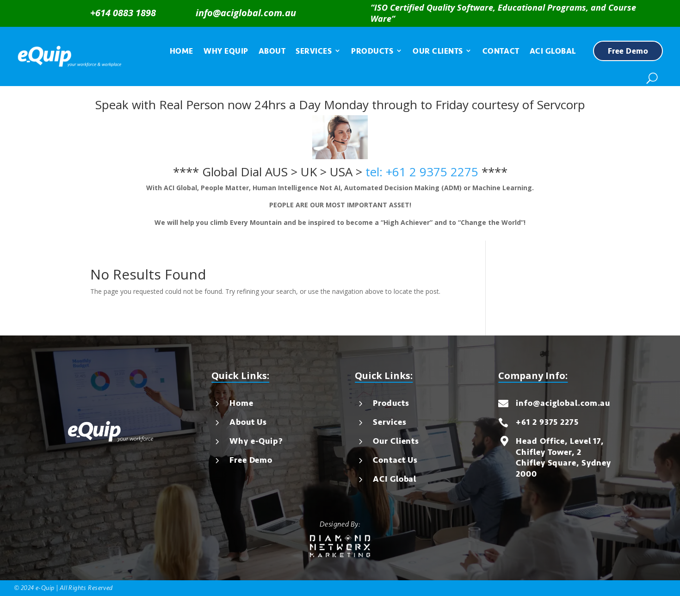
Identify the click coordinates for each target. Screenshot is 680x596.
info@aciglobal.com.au (246, 12)
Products (391, 403)
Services (389, 422)
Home (241, 403)
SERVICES (314, 51)
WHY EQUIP (226, 51)
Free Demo (628, 51)
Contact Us (395, 460)
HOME (181, 51)
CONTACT (500, 51)
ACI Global (394, 479)
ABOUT (272, 51)
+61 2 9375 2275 (547, 422)
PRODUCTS (372, 51)
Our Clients (396, 441)
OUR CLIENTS (438, 51)
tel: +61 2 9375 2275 (421, 171)
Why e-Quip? (256, 441)
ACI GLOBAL (553, 51)
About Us (248, 422)
